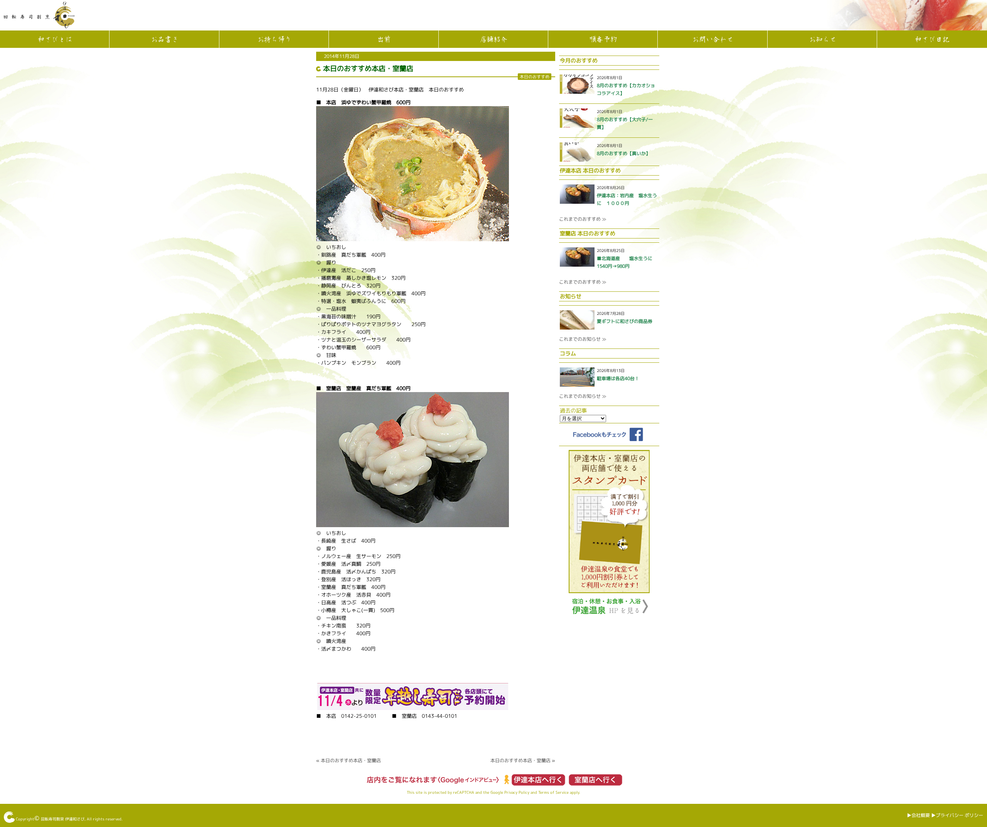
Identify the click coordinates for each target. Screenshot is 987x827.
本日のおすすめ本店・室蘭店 (368, 68)
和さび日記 (932, 40)
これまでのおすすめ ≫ (582, 219)
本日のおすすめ (534, 76)
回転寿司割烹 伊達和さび (62, 819)
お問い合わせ (712, 40)
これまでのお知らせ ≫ (582, 339)
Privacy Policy (516, 792)
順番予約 (603, 40)
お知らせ (822, 40)
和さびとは (54, 40)
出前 (384, 40)
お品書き (164, 40)
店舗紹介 (493, 40)
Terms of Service (553, 792)
